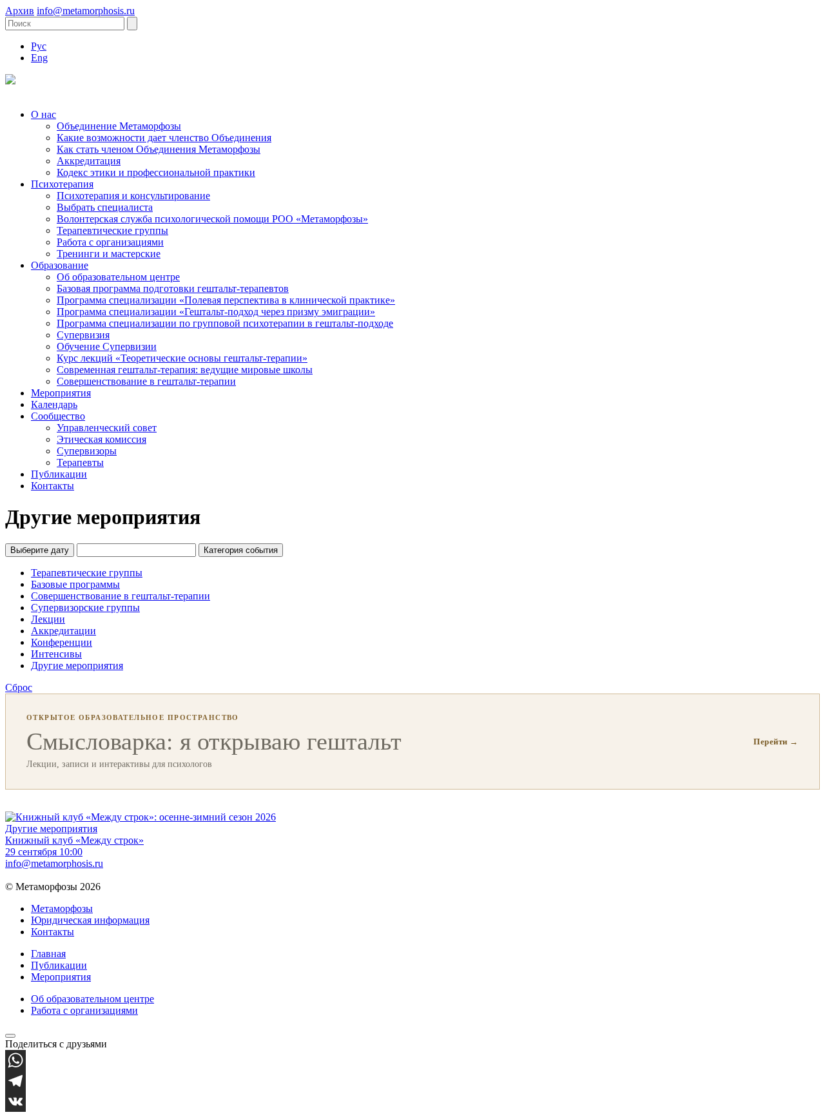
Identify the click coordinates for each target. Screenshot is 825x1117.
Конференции (61, 642)
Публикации (59, 474)
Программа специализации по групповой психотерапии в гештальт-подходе (225, 323)
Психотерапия (62, 184)
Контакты (52, 485)
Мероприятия (61, 392)
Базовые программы (75, 584)
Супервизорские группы (85, 607)
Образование (59, 265)
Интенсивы (56, 653)
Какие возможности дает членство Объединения (164, 137)
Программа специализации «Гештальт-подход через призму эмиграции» (216, 311)
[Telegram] (412, 1081)
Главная (48, 953)
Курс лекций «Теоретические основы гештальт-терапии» (182, 358)
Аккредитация (89, 160)
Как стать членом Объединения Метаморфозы (158, 149)
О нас (43, 114)
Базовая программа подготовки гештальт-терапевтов (173, 288)
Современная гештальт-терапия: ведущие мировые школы (185, 369)
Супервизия (83, 334)
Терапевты (80, 462)
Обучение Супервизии (107, 346)
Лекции (48, 619)
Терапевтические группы (112, 230)
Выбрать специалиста (105, 207)
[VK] (412, 1101)
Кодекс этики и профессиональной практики (156, 172)
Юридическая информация (90, 920)
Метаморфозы (62, 908)
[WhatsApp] (412, 1060)
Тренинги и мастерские (108, 253)
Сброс (18, 687)
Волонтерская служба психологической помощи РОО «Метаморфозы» (212, 218)
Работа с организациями (110, 242)
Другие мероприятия (77, 665)
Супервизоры (87, 450)
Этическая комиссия (101, 439)
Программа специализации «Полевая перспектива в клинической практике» (226, 300)
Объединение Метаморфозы (119, 126)
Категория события (241, 550)
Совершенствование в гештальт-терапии (146, 381)
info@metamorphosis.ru (86, 10)
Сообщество (58, 416)
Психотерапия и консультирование (133, 195)
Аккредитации (63, 630)
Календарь (54, 404)
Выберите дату (39, 550)
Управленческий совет (107, 427)
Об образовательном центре (118, 276)
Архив (19, 10)
